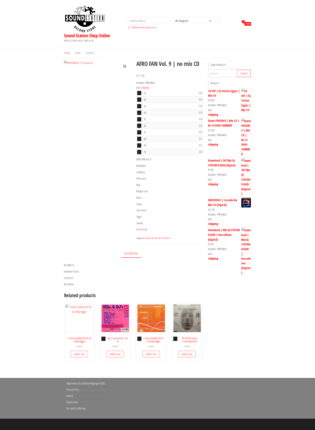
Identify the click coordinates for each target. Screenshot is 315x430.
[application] (139, 93)
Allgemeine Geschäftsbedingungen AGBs (85, 383)
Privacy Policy (72, 390)
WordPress (155, 424)
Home (67, 53)
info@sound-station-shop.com (143, 27)
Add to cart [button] (79, 354)
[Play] (139, 93)
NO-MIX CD (166, 238)
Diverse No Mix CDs (153, 238)
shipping (145, 87)
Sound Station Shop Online (87, 35)
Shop (78, 53)
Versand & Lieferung (75, 408)
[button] (125, 66)
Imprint (69, 396)
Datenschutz (72, 402)
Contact (90, 53)
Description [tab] (131, 253)
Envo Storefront (178, 424)
